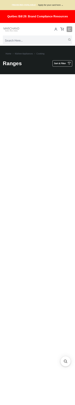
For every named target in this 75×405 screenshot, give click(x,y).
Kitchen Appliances (24, 53)
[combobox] (37, 40)
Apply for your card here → (50, 5)
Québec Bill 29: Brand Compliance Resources (37, 16)
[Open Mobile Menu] (69, 29)
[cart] (62, 29)
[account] (56, 29)
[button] (66, 361)
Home (8, 53)
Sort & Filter (60, 63)
